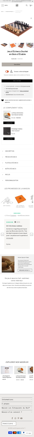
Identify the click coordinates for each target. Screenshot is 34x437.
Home (2, 11)
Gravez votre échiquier (21, 71)
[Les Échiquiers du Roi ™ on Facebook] (12, 418)
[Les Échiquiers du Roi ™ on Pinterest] (18, 418)
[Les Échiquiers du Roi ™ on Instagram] (15, 418)
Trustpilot (13, 215)
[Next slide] (31, 29)
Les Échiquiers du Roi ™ (19, 428)
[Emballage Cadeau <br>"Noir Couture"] (7, 131)
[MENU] (2, 5)
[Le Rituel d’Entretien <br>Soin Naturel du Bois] (7, 115)
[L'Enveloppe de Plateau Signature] (7, 370)
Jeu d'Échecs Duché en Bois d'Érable (18, 11)
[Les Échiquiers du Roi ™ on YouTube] (21, 418)
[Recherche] (26, 5)
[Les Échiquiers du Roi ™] (17, 5)
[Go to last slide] (3, 29)
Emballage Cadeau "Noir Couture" (17, 130)
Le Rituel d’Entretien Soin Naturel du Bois (17, 114)
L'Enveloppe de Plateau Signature (7, 376)
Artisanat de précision (9, 11)
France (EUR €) (8, 424)
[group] (4, 45)
